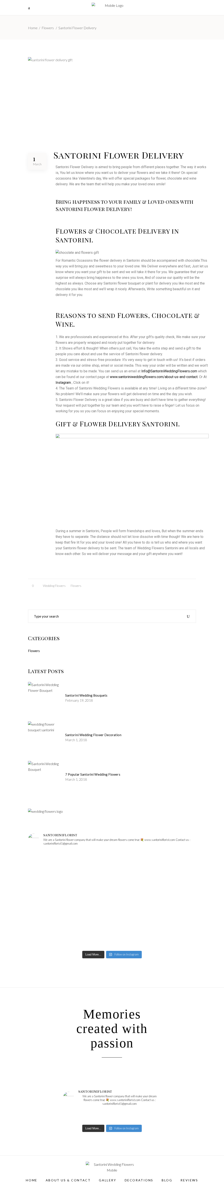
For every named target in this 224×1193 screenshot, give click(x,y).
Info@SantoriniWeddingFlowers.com (169, 371)
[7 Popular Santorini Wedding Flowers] (44, 777)
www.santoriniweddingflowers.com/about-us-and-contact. (154, 377)
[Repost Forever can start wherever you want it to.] (112, 866)
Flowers (48, 28)
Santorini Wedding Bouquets (86, 695)
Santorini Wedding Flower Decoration (93, 735)
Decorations (139, 1180)
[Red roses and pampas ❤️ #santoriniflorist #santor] (55, 931)
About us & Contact (68, 1180)
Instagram (63, 382)
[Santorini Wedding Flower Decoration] (44, 737)
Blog (167, 1180)
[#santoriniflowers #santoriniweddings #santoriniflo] (169, 866)
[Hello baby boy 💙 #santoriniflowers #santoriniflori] (169, 899)
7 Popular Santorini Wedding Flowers (92, 774)
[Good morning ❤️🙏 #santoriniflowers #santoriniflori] (112, 899)
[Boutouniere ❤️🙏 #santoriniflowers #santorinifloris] (55, 899)
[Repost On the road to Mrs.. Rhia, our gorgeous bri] (55, 866)
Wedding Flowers (54, 585)
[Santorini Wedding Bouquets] (44, 698)
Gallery (107, 1180)
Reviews (189, 1180)
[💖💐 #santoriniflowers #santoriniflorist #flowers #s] (112, 931)
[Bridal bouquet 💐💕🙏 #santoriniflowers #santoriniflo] (169, 931)
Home (33, 28)
